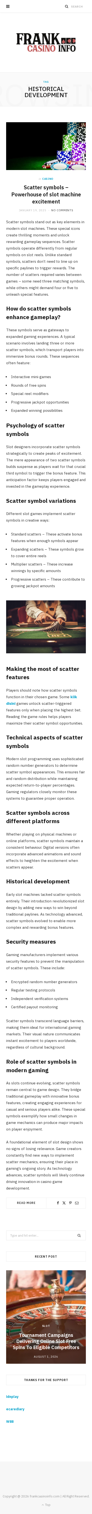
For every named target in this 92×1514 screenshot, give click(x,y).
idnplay (12, 1396)
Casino (47, 179)
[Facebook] (58, 1203)
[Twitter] (64, 1203)
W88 (9, 1421)
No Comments (62, 210)
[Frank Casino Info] (46, 42)
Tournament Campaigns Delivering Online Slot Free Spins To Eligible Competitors (46, 1341)
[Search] (66, 6)
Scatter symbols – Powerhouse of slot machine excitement (46, 194)
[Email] (77, 1203)
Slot (46, 1326)
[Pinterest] (70, 1203)
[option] (46, 1316)
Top (47, 1505)
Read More (26, 1203)
